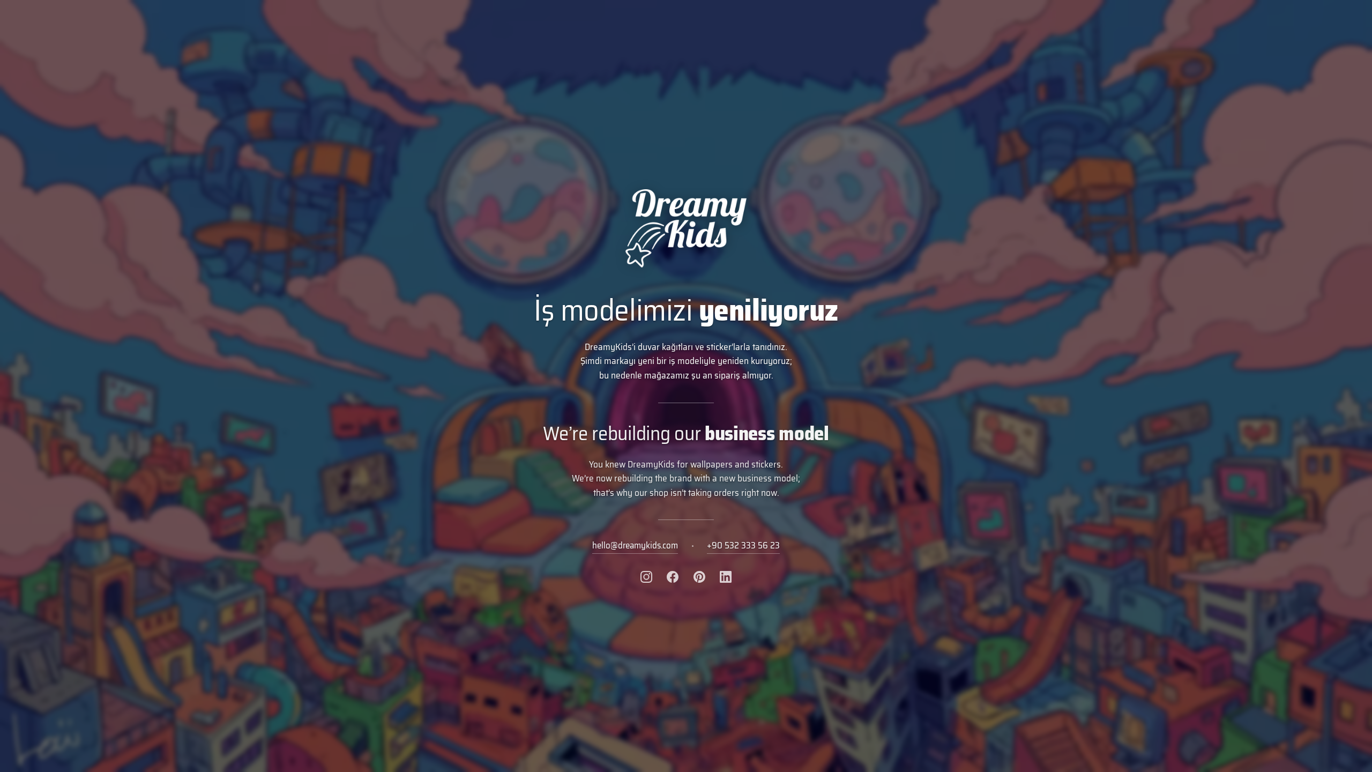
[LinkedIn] (726, 577)
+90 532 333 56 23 (743, 545)
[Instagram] (646, 577)
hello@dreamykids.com (635, 545)
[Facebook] (672, 577)
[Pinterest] (699, 577)
